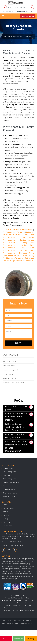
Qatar (28, 598)
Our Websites (7, 526)
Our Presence (7, 522)
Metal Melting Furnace (10, 472)
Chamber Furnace (9, 489)
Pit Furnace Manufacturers (14, 232)
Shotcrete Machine (10, 378)
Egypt (22, 605)
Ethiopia (13, 608)
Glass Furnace (7, 475)
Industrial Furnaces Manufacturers (17, 229)
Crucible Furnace (8, 486)
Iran (31, 600)
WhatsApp (19, 639)
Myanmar (27, 603)
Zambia (21, 608)
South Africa (30, 610)
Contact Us (6, 515)
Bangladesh (18, 603)
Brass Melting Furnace (10, 479)
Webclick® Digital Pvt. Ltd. (28, 623)
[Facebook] (3, 550)
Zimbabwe (6, 610)
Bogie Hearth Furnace (10, 493)
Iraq (19, 600)
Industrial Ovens (9, 366)
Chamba (16, 36)
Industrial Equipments (11, 370)
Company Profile (8, 508)
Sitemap (5, 519)
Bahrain (5, 600)
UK (22, 610)
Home (5, 505)
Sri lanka (8, 603)
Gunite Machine (9, 374)
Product (5, 512)
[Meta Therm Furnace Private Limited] (9, 2)
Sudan (28, 605)
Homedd (7, 36)
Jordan (25, 600)
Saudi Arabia (14, 595)
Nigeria (14, 605)
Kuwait (23, 595)
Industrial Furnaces (10, 361)
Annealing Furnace (9, 496)
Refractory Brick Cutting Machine (14, 383)
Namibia (30, 608)
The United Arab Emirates (14, 598)
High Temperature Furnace (11, 482)
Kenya (5, 608)
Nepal (7, 605)
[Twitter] (9, 550)
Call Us (6, 639)
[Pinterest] (14, 550)
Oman (13, 600)
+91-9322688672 (8, 11)
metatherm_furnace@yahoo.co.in (18, 7)
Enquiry (31, 639)
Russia (18, 613)
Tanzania (15, 610)
